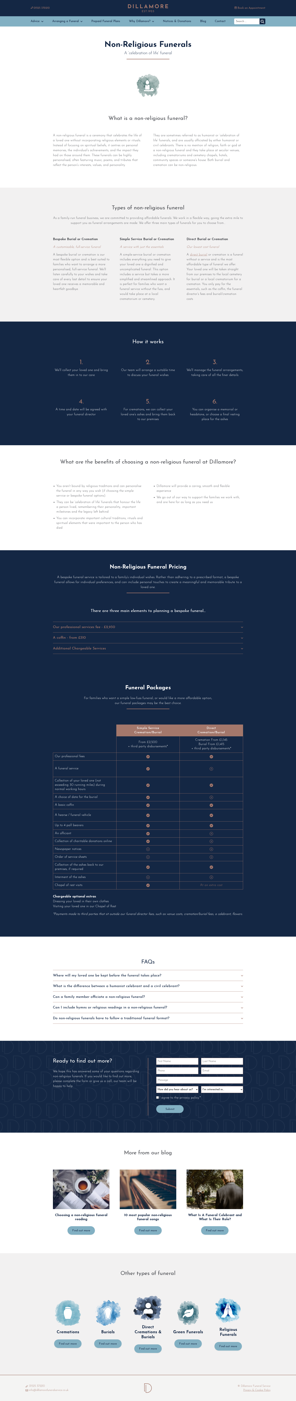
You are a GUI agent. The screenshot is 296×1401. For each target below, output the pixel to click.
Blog (203, 21)
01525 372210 (42, 8)
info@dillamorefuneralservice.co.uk (49, 1390)
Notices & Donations (177, 21)
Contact (220, 21)
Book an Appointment (251, 8)
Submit (170, 1109)
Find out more (81, 1230)
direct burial (198, 254)
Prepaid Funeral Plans (105, 21)
